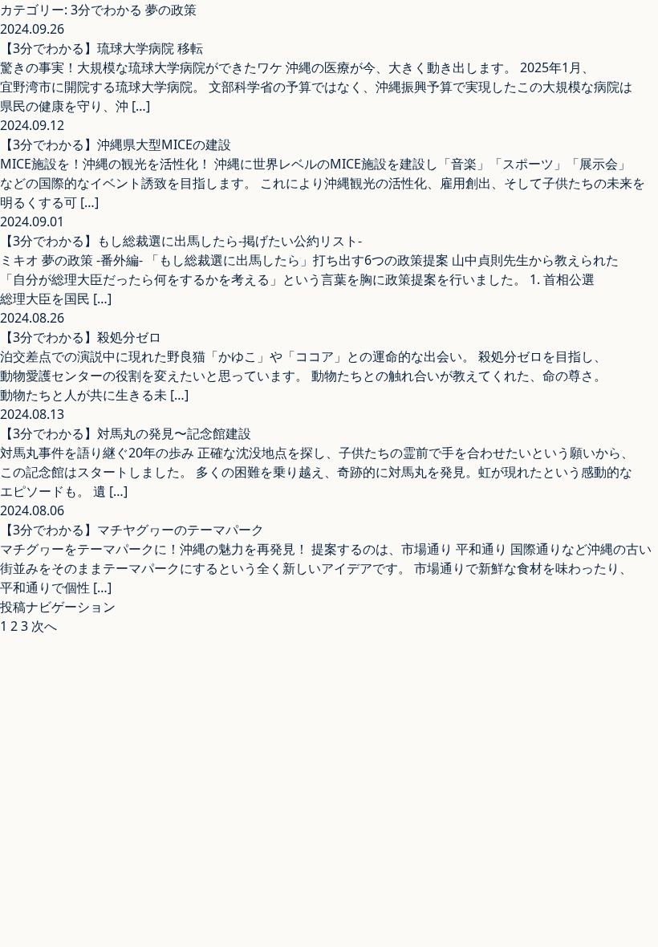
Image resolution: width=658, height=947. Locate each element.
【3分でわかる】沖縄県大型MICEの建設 (115, 144)
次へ (44, 626)
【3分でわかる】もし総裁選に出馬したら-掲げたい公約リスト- (181, 241)
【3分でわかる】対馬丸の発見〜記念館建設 (125, 433)
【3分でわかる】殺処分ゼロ (80, 337)
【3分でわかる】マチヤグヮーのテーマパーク (132, 530)
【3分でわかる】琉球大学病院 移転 (101, 48)
